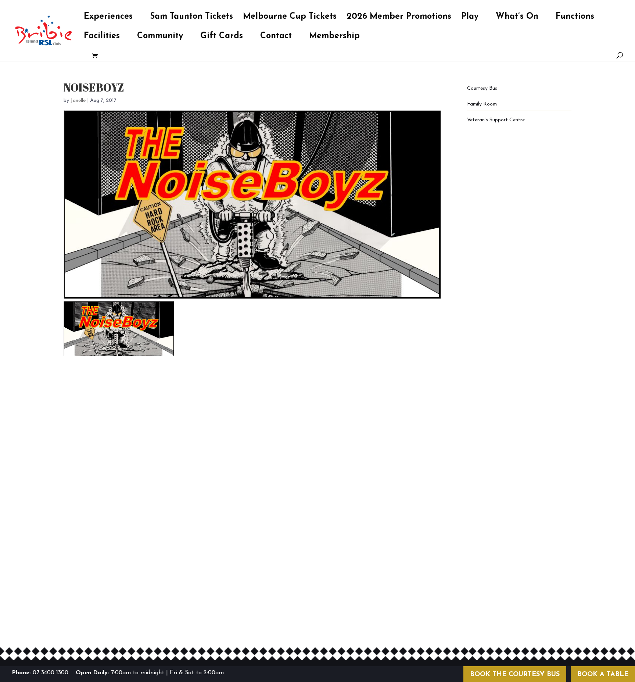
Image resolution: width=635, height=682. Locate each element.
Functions (575, 17)
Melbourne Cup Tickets (290, 17)
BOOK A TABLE (602, 674)
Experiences (108, 17)
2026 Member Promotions (399, 17)
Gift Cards (221, 37)
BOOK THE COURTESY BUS (515, 674)
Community (160, 37)
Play (469, 17)
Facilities (102, 37)
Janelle (78, 100)
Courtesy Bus (482, 88)
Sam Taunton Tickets (191, 17)
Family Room (482, 104)
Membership (334, 37)
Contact (276, 37)
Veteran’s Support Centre (496, 120)
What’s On (517, 17)
